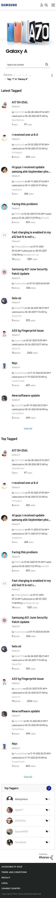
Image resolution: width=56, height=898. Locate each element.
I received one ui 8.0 (25, 134)
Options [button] (47, 75)
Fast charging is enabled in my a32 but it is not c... (31, 235)
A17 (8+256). (20, 102)
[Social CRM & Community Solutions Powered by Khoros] (46, 856)
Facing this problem (25, 204)
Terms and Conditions (14, 872)
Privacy (5, 877)
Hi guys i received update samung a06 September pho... (31, 169)
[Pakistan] (9, 4)
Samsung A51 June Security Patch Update (29, 271)
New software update (26, 395)
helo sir (17, 298)
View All (28, 428)
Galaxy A (16, 106)
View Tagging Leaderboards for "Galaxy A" (28, 788)
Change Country (10, 888)
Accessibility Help (11, 867)
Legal (4, 883)
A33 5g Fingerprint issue (28, 330)
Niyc (14, 363)
